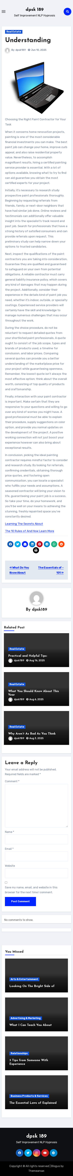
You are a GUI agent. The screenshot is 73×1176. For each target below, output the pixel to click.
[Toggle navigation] (3, 11)
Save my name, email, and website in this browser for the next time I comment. (31, 890)
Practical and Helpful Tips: (27, 656)
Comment (12, 781)
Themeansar (36, 1170)
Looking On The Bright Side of (31, 986)
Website (10, 865)
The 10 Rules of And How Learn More (29, 531)
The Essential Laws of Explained (33, 1103)
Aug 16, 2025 (37, 660)
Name (9, 832)
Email (9, 848)
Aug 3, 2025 (36, 738)
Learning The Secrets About (24, 523)
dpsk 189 (35, 9)
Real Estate (13, 31)
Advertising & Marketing (26, 1018)
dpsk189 (20, 50)
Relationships (19, 1053)
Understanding (28, 40)
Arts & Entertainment (24, 979)
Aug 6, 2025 (36, 699)
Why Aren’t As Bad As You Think (32, 733)
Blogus (55, 1166)
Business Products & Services (29, 1096)
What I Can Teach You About (30, 1025)
